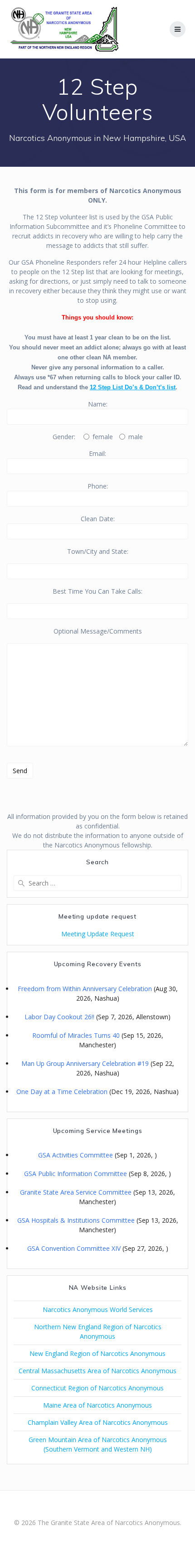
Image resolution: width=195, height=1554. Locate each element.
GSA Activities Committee (75, 1155)
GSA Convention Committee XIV (74, 1248)
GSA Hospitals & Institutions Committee (76, 1220)
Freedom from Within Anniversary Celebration (85, 988)
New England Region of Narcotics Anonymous (97, 1353)
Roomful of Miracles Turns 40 (76, 1035)
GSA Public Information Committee (75, 1173)
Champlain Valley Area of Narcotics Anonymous (98, 1422)
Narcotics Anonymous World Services (98, 1309)
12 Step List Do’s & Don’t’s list (133, 387)
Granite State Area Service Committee (76, 1192)
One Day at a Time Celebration (61, 1091)
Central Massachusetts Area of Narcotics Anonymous (97, 1370)
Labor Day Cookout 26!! (59, 1016)
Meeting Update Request (97, 933)
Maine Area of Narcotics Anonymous (97, 1405)
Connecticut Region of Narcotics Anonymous (97, 1388)
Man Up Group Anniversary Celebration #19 (85, 1063)
